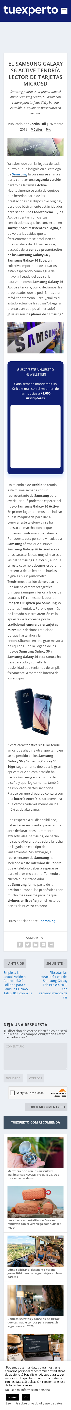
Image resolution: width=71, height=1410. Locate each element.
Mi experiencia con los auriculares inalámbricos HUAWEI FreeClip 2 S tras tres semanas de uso (33, 1174)
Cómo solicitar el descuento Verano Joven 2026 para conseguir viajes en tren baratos (34, 1273)
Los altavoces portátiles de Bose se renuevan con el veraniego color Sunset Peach (34, 1223)
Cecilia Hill (38, 124)
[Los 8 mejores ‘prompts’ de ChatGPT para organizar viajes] (35, 1350)
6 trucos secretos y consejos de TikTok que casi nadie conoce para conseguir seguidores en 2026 (33, 1322)
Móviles (37, 129)
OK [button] (26, 1397)
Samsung (19, 174)
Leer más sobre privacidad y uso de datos (34, 1403)
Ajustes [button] (12, 1397)
